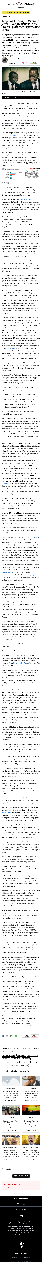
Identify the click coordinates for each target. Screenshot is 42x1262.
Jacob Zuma (5, 1058)
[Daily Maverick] (21, 3)
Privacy (17, 1253)
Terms (25, 1253)
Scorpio (4, 1045)
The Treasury (16, 1048)
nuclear (9, 348)
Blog (21, 1216)
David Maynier (29, 1052)
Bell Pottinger (26, 1058)
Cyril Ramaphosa (13, 1065)
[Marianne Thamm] (5, 60)
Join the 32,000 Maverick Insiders (19, 1226)
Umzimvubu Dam (8, 572)
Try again (7, 1187)
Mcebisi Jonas (16, 1058)
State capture (6, 1062)
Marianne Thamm (17, 59)
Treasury (36, 1048)
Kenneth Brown (27, 1048)
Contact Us (21, 1210)
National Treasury (33, 1055)
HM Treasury (5, 1052)
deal (13, 348)
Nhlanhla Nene (6, 1048)
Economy (15, 1062)
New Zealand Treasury (8, 1055)
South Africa (12, 1045)
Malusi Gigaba (35, 1062)
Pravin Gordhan (24, 1062)
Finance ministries (17, 1052)
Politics (4, 1065)
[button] (25, 63)
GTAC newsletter (34, 537)
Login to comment (21, 1176)
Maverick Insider (21, 1199)
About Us (21, 1204)
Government (24, 1065)
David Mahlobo (21, 1055)
